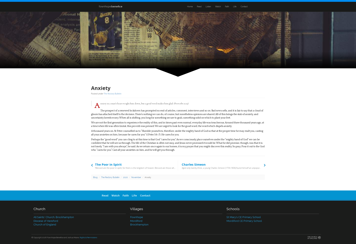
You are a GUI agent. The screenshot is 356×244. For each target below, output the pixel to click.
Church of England (45, 224)
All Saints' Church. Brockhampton (54, 217)
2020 (125, 177)
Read (199, 6)
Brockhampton (139, 224)
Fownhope (136, 217)
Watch (218, 6)
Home (190, 6)
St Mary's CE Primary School (244, 217)
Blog (95, 177)
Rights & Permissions (88, 237)
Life (234, 6)
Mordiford (136, 220)
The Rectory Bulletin (112, 93)
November (136, 177)
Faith (227, 6)
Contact (244, 6)
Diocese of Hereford (46, 220)
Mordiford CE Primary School (244, 220)
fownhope (110, 6)
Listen (208, 6)
